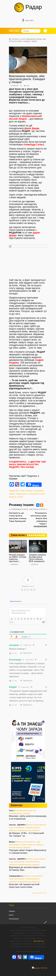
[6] (35, 535)
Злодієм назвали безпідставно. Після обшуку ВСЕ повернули (37, 558)
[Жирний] (11, 618)
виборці (29, 491)
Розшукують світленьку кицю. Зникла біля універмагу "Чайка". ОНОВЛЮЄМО (38, 520)
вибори (22, 491)
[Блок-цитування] (31, 618)
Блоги (11, 915)
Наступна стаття (37, 509)
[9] (42, 535)
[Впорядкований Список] (24, 618)
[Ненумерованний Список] (27, 618)
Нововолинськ (22, 494)
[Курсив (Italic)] (14, 618)
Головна (14, 39)
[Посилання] (37, 618)
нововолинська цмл (37, 494)
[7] (37, 535)
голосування (38, 491)
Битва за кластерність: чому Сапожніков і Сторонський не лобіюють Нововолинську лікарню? (27, 827)
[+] (11, 622)
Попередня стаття (19, 509)
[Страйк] (21, 618)
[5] (33, 535)
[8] (40, 535)
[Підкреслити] (18, 618)
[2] (27, 535)
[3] (29, 535)
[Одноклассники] (41, 505)
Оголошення (14, 919)
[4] (31, 535)
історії (22, 39)
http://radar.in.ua (38, 941)
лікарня (12, 494)
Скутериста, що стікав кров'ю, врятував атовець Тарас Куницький (18, 517)
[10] (44, 535)
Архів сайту (29, 20)
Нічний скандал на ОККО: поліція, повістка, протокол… (18, 558)
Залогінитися (15, 601)
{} (41, 619)
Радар (33, 7)
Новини (12, 911)
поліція (20, 497)
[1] (25, 535)
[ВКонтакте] (37, 505)
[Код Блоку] (34, 618)
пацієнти (12, 497)
